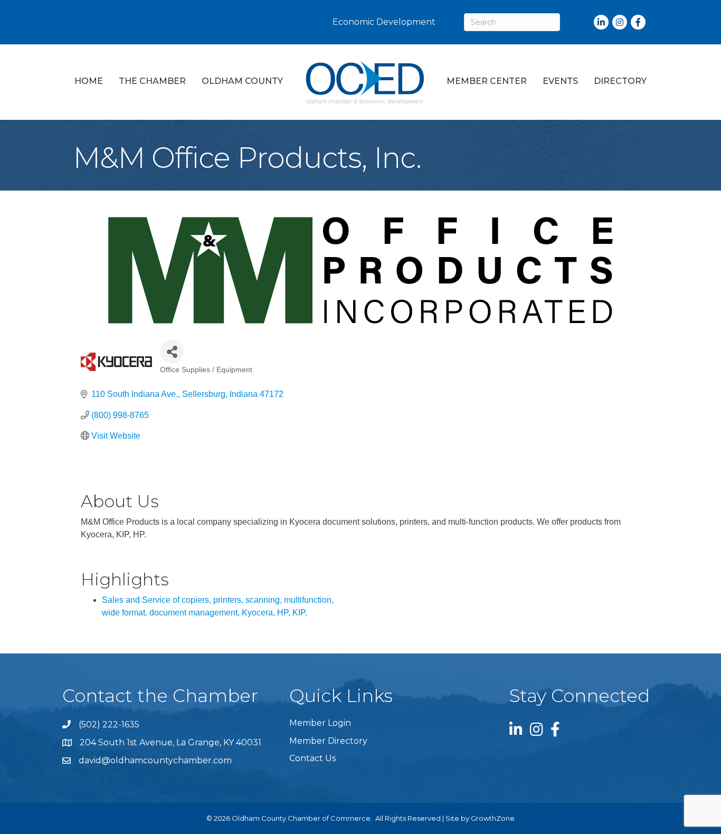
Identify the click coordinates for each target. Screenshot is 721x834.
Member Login (320, 723)
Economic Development (384, 22)
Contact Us (312, 758)
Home (88, 81)
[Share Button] (172, 351)
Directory (620, 81)
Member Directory (328, 741)
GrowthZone (493, 818)
